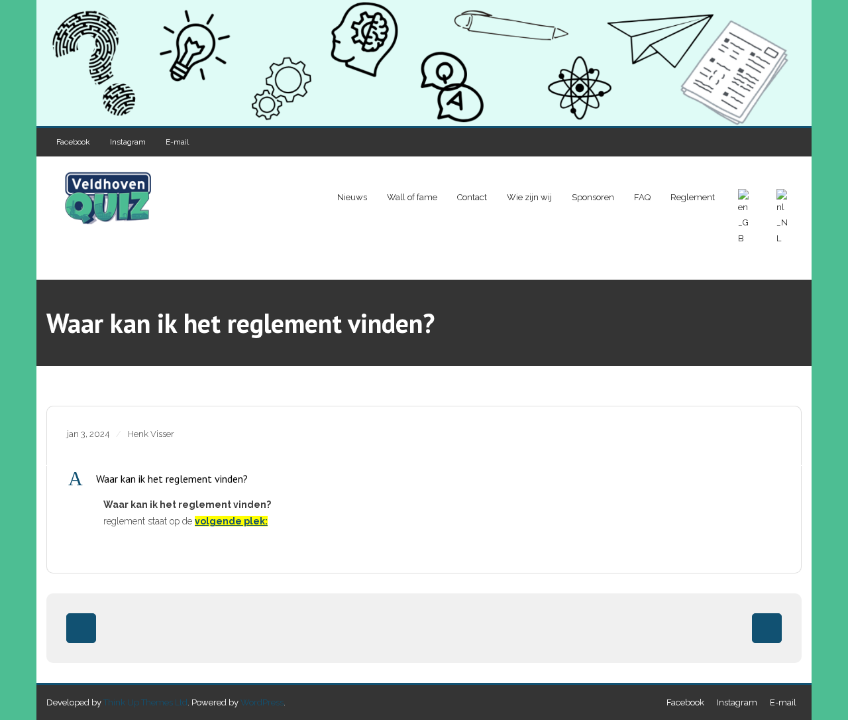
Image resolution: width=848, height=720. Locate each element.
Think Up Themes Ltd (145, 702)
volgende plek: (231, 521)
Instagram (128, 142)
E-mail (177, 142)
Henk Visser (151, 434)
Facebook (73, 142)
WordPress (262, 702)
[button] (424, 478)
